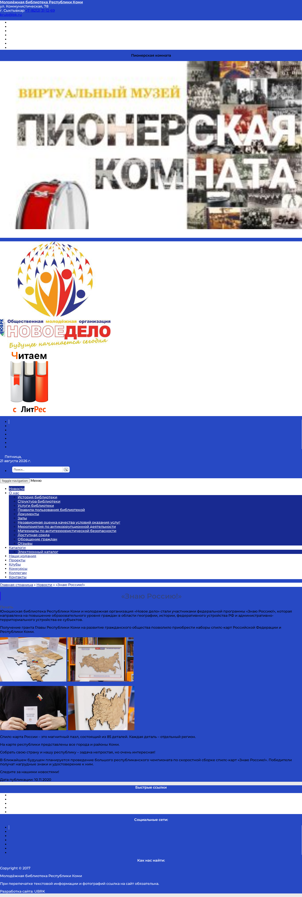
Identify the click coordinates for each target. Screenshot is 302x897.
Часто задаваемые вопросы (34, 39)
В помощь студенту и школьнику (39, 27)
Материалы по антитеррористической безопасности (67, 531)
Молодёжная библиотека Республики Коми (41, 2)
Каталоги (17, 547)
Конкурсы (18, 569)
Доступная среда (34, 535)
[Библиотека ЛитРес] (29, 414)
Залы (22, 518)
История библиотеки (37, 497)
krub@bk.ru (11, 15)
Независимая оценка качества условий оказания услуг (69, 522)
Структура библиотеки (39, 501)
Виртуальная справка (29, 22)
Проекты (17, 560)
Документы (28, 514)
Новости (17, 489)
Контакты (18, 577)
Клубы (15, 564)
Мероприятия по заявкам (33, 35)
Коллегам (18, 573)
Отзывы (16, 48)
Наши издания (22, 556)
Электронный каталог (38, 552)
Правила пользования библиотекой (51, 510)
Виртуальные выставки (30, 31)
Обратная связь (23, 43)
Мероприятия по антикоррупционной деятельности (67, 526)
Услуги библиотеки (36, 505)
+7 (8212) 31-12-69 (40, 10)
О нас (14, 493)
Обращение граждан (37, 539)
